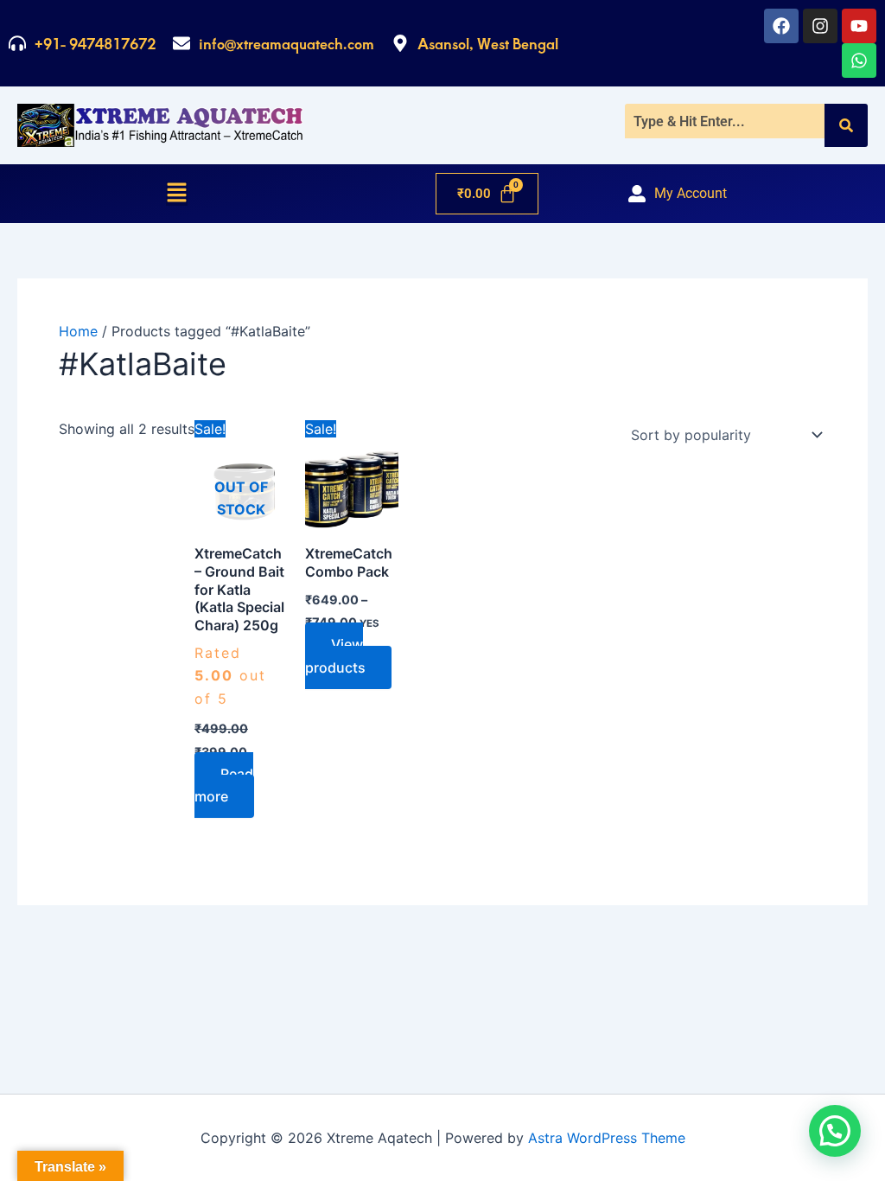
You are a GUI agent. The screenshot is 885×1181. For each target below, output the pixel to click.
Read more (223, 785)
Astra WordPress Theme (606, 1137)
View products (335, 655)
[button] (177, 194)
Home (78, 331)
